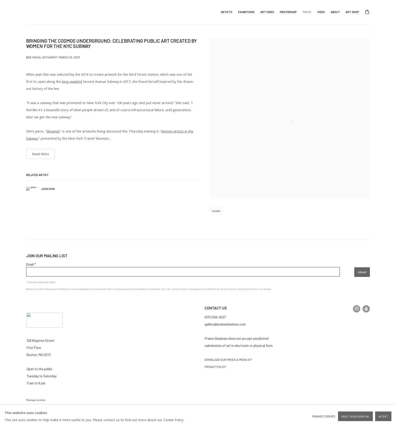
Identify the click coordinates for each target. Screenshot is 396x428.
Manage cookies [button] (35, 399)
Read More (40, 154)
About (335, 12)
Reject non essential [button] (355, 416)
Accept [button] (383, 416)
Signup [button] (362, 272)
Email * (31, 264)
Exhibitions (246, 12)
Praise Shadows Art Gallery (40, 12)
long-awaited (72, 81)
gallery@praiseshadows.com (225, 324)
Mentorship (288, 12)
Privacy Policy (216, 367)
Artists (226, 12)
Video (321, 12)
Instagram (356, 308)
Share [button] (217, 211)
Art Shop (352, 12)
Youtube (366, 308)
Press (306, 12)
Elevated (52, 131)
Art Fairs (267, 12)
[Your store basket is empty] (367, 12)
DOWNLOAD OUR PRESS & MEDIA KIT (228, 360)
